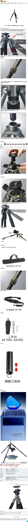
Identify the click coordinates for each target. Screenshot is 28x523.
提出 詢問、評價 (11, 480)
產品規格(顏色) (11, 478)
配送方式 (27, 484)
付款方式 (23, 484)
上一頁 (16, 484)
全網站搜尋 (7, 480)
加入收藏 (20, 484)
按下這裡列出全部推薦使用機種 (9, 474)
